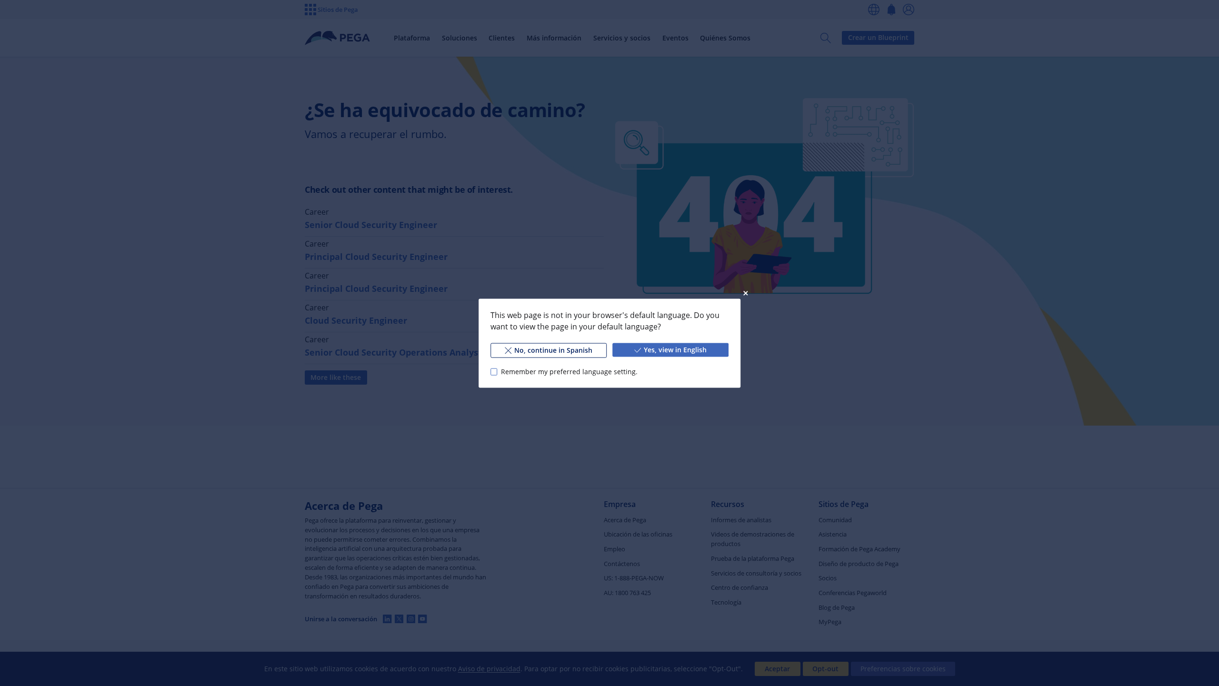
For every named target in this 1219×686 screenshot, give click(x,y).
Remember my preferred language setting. (569, 371)
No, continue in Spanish (553, 349)
